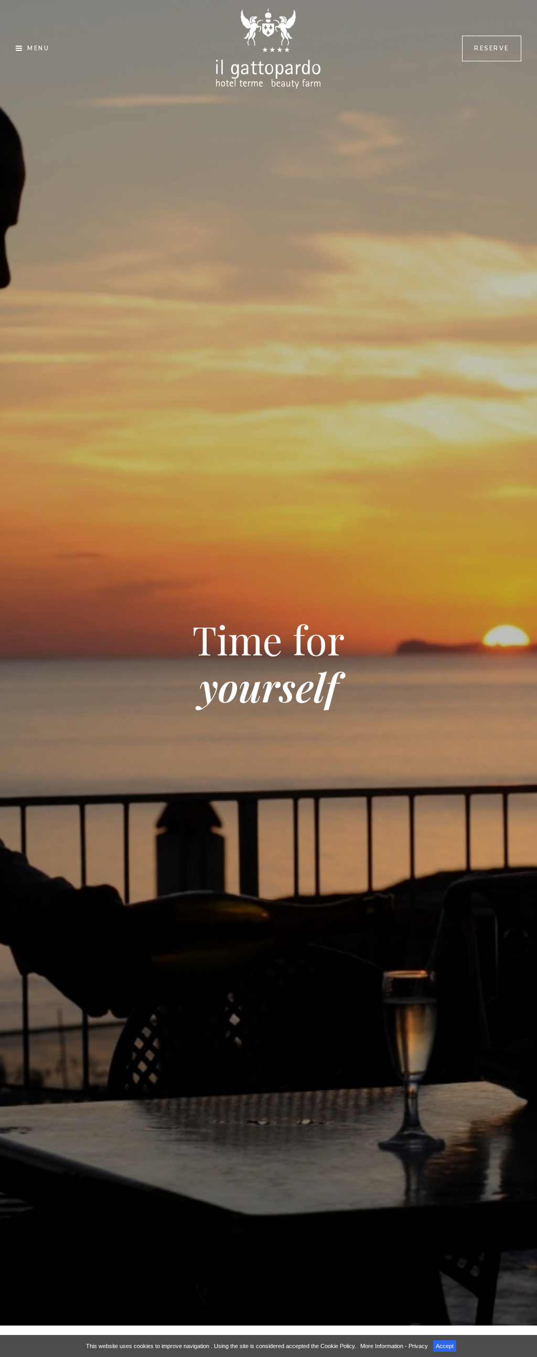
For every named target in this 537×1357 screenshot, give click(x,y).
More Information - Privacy (394, 1346)
